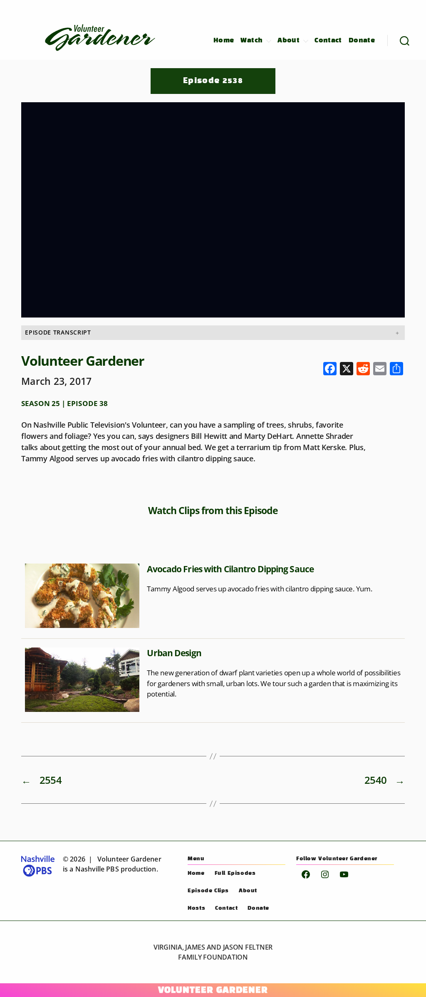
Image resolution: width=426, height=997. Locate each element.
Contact (328, 40)
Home (223, 40)
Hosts (196, 908)
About (288, 40)
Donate (362, 40)
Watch (251, 40)
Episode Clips (208, 891)
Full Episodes (235, 873)
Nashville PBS (97, 869)
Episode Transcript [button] (58, 332)
